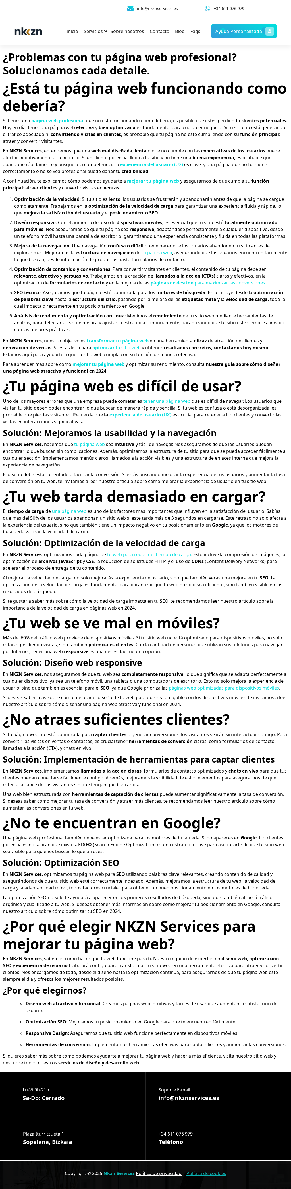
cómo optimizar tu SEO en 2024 (86, 911)
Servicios (93, 31)
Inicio (72, 31)
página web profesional (58, 120)
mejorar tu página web (153, 181)
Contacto (159, 31)
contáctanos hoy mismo (240, 347)
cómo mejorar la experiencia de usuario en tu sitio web (207, 481)
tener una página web (166, 401)
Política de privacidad (159, 1173)
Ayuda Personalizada (238, 31)
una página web (69, 511)
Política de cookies (206, 1173)
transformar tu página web (118, 341)
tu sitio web (116, 347)
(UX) (151, 164)
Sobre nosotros (127, 31)
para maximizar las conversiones (208, 283)
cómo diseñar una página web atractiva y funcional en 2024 (116, 704)
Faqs (195, 31)
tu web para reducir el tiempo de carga (149, 554)
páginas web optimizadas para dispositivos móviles (224, 688)
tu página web (157, 252)
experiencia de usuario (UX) (140, 415)
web (71, 651)
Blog (180, 31)
